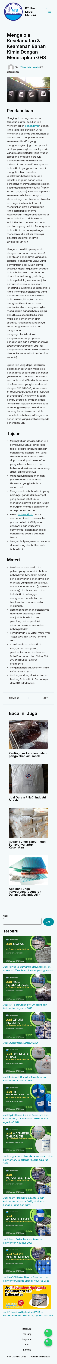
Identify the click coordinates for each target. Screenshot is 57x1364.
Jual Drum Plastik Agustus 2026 (21, 1042)
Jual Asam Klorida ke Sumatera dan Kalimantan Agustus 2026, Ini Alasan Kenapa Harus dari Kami (23, 1201)
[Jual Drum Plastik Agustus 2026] (27, 1025)
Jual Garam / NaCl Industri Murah (27, 799)
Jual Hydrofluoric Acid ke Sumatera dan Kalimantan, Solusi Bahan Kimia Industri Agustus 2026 (25, 1118)
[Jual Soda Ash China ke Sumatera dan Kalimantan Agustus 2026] (27, 1060)
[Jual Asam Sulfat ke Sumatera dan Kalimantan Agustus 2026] (27, 1222)
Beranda (27, 1328)
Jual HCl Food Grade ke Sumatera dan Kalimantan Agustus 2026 (25, 1006)
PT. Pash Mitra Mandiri (31, 11)
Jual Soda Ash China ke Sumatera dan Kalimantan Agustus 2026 (25, 1078)
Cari (5, 915)
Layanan (27, 1339)
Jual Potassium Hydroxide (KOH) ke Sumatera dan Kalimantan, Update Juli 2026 (28, 1314)
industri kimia (25, 514)
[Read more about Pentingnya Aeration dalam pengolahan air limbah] (28, 734)
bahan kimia (32, 125)
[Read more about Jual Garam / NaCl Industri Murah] (28, 778)
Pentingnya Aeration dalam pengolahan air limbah (28, 754)
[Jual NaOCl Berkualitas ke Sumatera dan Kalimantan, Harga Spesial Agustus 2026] (27, 1260)
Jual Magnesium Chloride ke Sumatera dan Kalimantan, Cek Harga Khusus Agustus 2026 (28, 1160)
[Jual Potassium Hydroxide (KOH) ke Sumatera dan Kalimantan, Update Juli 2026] (27, 1297)
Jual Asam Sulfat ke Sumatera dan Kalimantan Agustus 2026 (23, 1241)
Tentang (27, 1334)
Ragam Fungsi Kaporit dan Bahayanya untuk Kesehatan (27, 844)
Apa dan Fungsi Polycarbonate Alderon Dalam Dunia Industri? (25, 891)
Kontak (27, 1349)
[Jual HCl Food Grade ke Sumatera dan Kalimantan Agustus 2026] (27, 987)
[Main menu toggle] (49, 11)
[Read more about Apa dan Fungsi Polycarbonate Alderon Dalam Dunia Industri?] (28, 870)
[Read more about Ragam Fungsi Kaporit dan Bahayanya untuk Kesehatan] (28, 822)
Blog (27, 1344)
